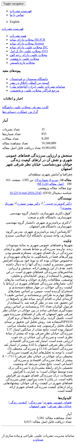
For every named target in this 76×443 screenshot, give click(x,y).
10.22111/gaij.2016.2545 (26, 193)
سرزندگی (35, 402)
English (14, 21)
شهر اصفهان (37, 406)
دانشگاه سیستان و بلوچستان (29, 79)
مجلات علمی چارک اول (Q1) (29, 51)
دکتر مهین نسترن (28, 203)
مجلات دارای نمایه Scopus (27, 43)
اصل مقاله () (50, 184)
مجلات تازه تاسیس (22, 62)
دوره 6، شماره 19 (46, 180)
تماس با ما (17, 15)
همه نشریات (18, 36)
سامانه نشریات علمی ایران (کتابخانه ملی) (37, 86)
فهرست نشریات (21, 11)
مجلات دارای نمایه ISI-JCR (27, 39)
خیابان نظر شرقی (60, 406)
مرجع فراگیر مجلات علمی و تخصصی (34, 90)
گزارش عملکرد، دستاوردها (20, 112)
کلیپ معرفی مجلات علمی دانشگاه (25, 107)
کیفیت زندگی (18, 402)
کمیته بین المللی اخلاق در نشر (29, 82)
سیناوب (38, 439)
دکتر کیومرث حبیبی (58, 203)
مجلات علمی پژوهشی (24, 58)
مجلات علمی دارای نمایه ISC (29, 47)
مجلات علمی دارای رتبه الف (28, 55)
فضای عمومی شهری (57, 402)
